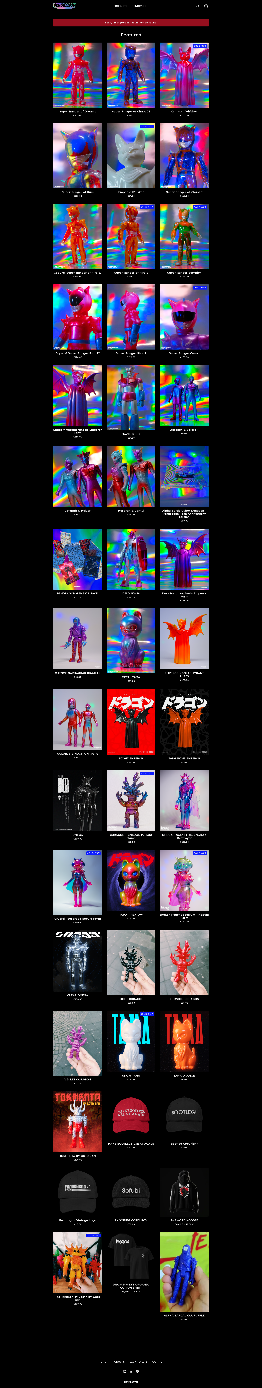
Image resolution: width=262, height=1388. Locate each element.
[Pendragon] (64, 6)
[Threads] (131, 1371)
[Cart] (206, 6)
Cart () (157, 1361)
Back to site (138, 1361)
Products (120, 6)
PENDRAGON (140, 6)
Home (102, 1361)
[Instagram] (125, 1371)
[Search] (198, 6)
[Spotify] (137, 1371)
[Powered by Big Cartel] (131, 1382)
